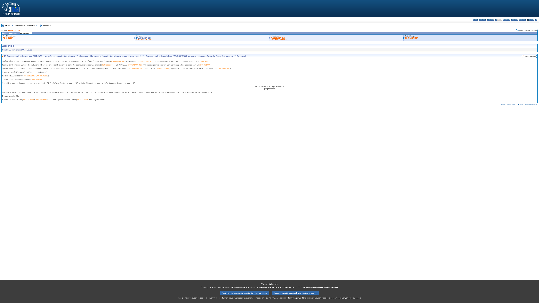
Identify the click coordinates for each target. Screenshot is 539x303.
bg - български (474, 20)
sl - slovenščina (530, 20)
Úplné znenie (46, 25)
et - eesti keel (488, 20)
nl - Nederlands (517, 20)
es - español (477, 20)
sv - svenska (536, 20)
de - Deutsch (485, 20)
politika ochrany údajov (289, 298)
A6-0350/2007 (224, 69)
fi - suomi (533, 20)
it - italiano (504, 20)
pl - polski (520, 20)
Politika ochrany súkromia (527, 105)
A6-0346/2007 (206, 61)
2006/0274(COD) (162, 69)
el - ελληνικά (490, 20)
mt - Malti (514, 20)
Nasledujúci (31, 25)
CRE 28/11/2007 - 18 (143, 40)
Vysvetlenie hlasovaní (279, 40)
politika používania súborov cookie (314, 298)
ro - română (525, 20)
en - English (493, 20)
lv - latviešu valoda (506, 20)
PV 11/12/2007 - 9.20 (278, 38)
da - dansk (482, 20)
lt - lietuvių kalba (509, 20)
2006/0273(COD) (14, 30)
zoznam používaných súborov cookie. (346, 298)
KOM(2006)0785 (135, 69)
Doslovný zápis (530, 56)
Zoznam (7, 25)
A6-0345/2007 (8, 38)
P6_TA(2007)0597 (411, 38)
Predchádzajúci (20, 25)
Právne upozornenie (508, 105)
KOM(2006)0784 (117, 61)
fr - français (496, 20)
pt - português (522, 20)
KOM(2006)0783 (108, 65)
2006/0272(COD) (144, 61)
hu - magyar (512, 20)
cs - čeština (480, 20)
